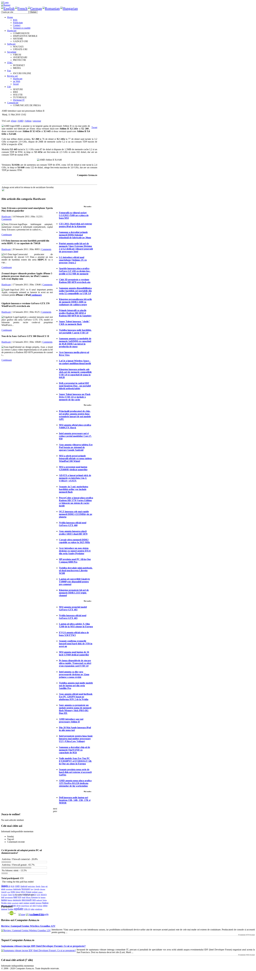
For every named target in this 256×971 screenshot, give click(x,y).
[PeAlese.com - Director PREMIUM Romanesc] (12, 914)
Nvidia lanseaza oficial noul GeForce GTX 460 (72, 524)
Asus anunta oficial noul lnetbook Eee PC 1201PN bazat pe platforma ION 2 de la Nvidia (75, 697)
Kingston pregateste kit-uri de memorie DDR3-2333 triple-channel (74, 593)
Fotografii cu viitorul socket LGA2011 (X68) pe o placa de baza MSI (74, 215)
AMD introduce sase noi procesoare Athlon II (71, 720)
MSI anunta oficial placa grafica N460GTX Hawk (75, 426)
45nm (13, 121)
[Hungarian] (69, 8)
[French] (21, 8)
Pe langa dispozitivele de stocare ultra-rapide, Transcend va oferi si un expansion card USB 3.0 (75, 663)
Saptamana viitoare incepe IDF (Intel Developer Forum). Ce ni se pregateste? (43, 946)
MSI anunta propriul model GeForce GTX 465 (73, 608)
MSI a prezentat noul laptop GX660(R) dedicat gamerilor (73, 468)
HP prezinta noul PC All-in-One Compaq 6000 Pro (75, 560)
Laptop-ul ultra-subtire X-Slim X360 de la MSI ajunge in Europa (76, 625)
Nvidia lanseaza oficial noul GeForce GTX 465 (72, 616)
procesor (37, 121)
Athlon (28, 121)
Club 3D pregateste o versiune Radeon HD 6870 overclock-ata (74, 280)
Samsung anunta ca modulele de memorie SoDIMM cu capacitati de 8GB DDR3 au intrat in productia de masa (75, 342)
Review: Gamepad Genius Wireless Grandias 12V (28, 926)
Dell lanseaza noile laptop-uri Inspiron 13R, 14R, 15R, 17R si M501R (74, 800)
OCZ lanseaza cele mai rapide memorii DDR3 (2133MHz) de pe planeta (75, 514)
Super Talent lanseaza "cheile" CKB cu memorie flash (74, 322)
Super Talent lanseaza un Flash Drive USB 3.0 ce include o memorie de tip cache (74, 397)
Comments (6, 219)
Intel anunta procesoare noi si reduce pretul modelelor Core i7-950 (75, 436)
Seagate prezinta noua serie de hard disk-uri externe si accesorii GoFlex (75, 772)
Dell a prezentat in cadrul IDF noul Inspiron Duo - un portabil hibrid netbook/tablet (75, 386)
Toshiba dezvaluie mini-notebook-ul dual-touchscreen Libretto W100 (76, 570)
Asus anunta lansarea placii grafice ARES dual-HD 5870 (73, 532)
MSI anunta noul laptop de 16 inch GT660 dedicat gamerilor (74, 653)
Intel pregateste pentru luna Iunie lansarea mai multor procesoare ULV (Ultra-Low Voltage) (76, 739)
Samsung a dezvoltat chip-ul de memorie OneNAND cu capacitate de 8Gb (74, 750)
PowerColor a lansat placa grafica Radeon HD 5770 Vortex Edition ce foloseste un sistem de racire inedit (76, 501)
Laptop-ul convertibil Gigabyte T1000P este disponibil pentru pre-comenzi (74, 582)
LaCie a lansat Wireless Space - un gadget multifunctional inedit (75, 362)
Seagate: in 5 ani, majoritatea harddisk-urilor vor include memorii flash (73, 489)
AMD (20, 121)
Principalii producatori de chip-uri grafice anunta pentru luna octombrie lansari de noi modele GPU (75, 415)
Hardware (6, 216)
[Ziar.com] (22, 914)
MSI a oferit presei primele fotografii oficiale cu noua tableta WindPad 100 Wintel (75, 458)
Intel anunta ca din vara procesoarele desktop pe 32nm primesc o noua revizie (74, 674)
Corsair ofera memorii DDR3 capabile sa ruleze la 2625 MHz (74, 541)
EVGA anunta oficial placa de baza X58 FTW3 (74, 633)
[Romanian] (51, 8)
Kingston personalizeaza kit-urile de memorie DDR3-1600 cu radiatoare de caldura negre (75, 302)
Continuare (6, 234)
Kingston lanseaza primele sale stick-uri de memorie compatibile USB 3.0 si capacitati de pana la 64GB (75, 373)
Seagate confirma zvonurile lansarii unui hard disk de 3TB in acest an (75, 644)
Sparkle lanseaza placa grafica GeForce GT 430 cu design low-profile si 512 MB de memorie (75, 271)
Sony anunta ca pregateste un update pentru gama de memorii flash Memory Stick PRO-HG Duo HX (75, 709)
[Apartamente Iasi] (35, 914)
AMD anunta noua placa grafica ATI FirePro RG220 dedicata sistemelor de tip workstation (75, 783)
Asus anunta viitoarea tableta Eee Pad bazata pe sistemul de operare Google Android (76, 447)
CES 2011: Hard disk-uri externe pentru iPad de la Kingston (75, 225)
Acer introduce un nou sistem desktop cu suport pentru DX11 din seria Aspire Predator (75, 551)
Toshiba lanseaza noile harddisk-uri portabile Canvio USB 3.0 (75, 331)
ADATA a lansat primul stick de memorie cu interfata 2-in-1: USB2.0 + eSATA (75, 478)
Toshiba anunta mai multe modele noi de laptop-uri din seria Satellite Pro (76, 685)
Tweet (94, 127)
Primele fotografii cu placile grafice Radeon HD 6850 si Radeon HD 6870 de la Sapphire (75, 313)
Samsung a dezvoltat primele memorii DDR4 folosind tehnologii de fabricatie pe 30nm (75, 235)
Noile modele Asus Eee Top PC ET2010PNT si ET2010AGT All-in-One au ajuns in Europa (75, 761)
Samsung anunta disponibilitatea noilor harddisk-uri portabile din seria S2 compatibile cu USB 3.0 (75, 291)
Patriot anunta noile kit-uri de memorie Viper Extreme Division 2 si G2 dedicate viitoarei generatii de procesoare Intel (76, 247)
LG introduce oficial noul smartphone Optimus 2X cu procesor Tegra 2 (73, 260)
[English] (8, 8)
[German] (35, 8)
